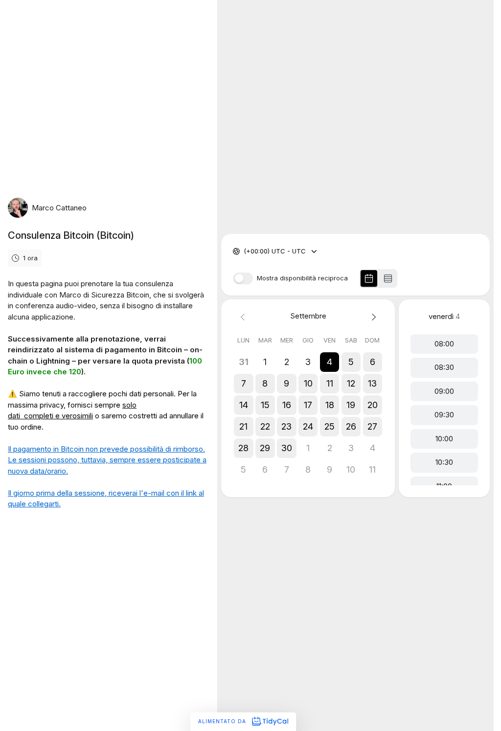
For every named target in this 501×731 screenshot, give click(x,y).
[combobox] (245, 251)
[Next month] (372, 316)
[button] (330, 362)
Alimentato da (223, 721)
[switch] (243, 278)
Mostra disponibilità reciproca (302, 278)
